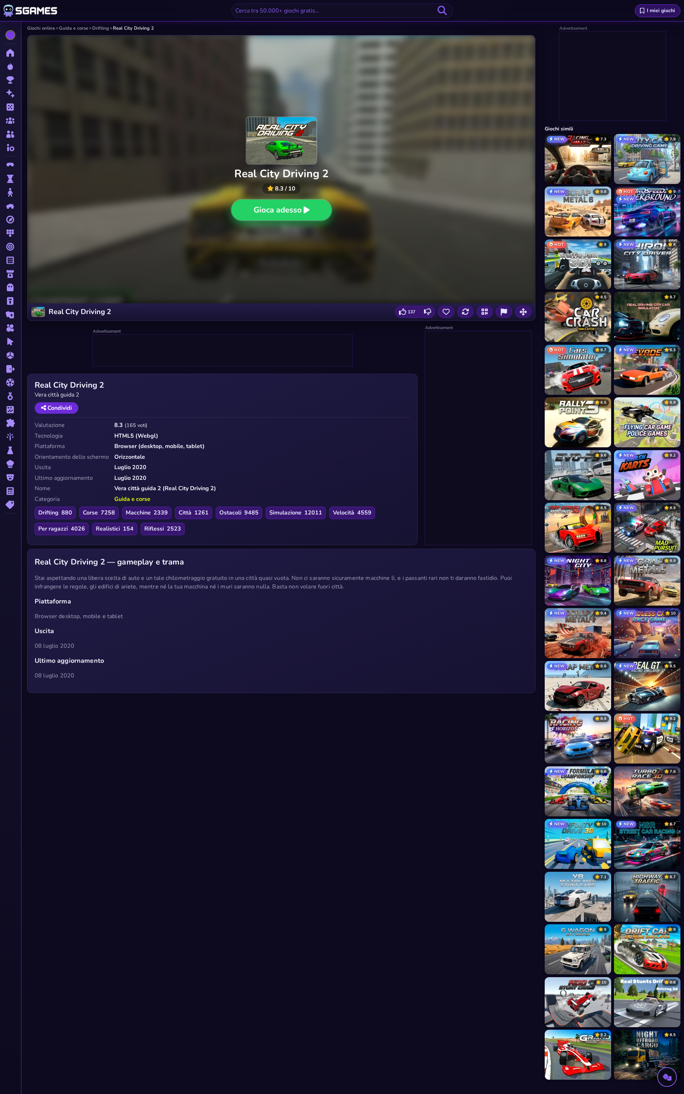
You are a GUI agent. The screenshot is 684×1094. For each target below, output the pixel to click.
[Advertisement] (223, 351)
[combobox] (342, 11)
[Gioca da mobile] (484, 312)
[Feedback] (504, 312)
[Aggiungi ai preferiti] (446, 312)
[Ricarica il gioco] (465, 312)
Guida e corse (132, 499)
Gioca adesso (277, 209)
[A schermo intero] (523, 312)
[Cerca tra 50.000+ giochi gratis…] (442, 11)
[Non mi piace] (427, 312)
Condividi (59, 408)
